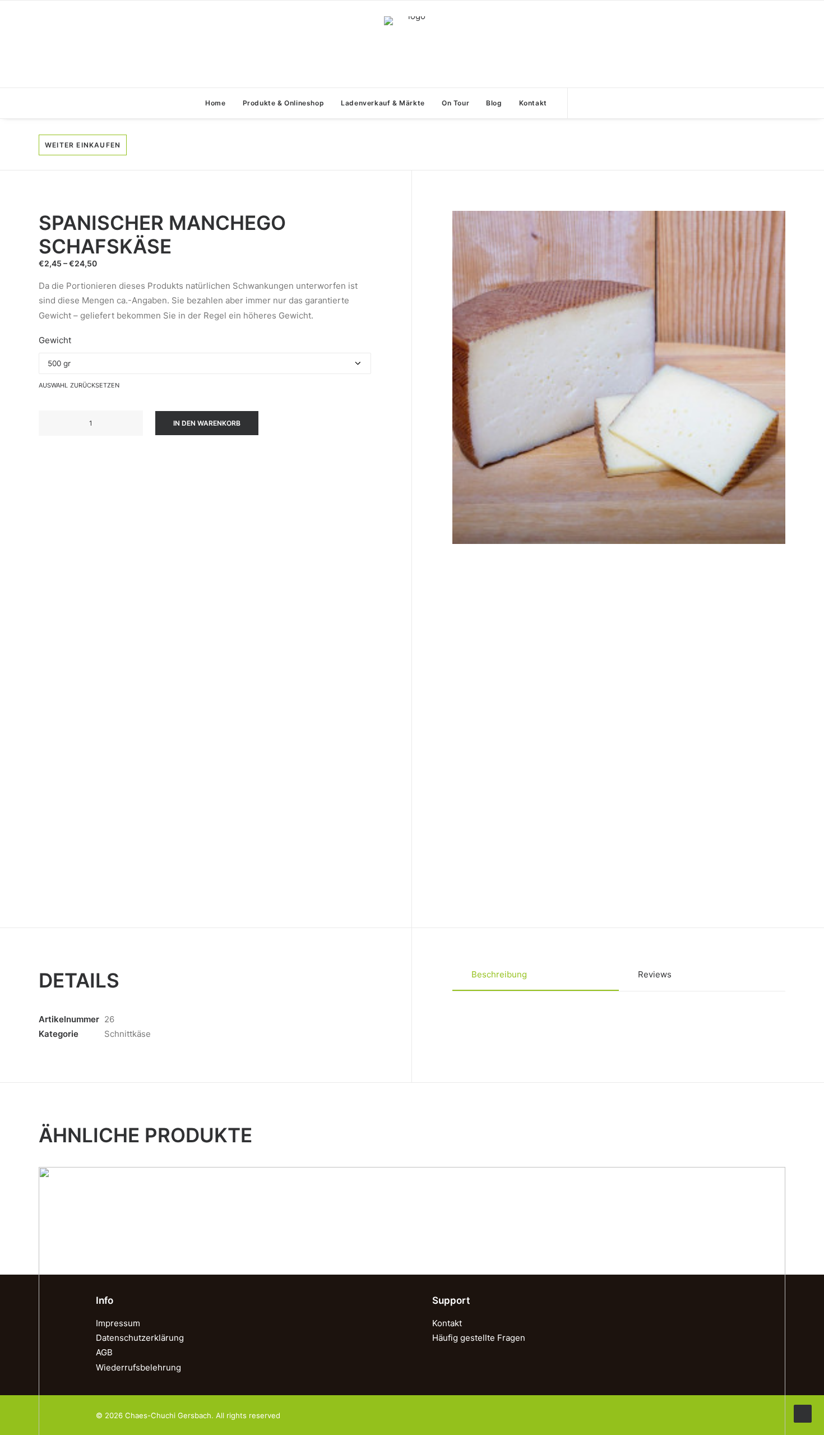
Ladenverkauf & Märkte (383, 103)
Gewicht (55, 340)
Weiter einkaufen (83, 145)
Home (215, 103)
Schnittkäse (127, 1033)
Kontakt (533, 103)
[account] (596, 103)
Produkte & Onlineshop (284, 103)
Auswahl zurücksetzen (79, 384)
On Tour (455, 103)
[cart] (617, 103)
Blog (494, 103)
